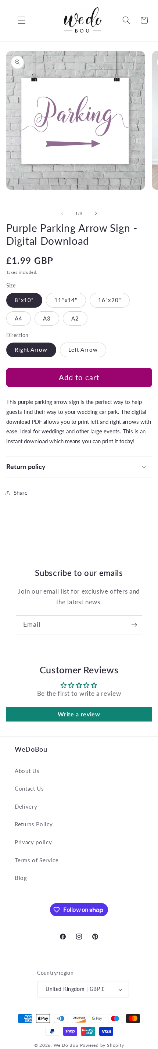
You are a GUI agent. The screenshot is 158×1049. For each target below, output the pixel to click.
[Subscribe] (134, 624)
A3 (47, 318)
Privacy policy (33, 842)
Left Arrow (83, 349)
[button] (16, 20)
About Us (27, 770)
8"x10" (24, 300)
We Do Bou (66, 1045)
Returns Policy (34, 824)
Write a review (79, 713)
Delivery (26, 806)
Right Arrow (31, 349)
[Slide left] (62, 213)
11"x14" (66, 300)
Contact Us (29, 788)
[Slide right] (96, 213)
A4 (18, 318)
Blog (21, 877)
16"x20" (109, 300)
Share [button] (21, 492)
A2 (75, 318)
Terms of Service (37, 860)
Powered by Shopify (102, 1045)
